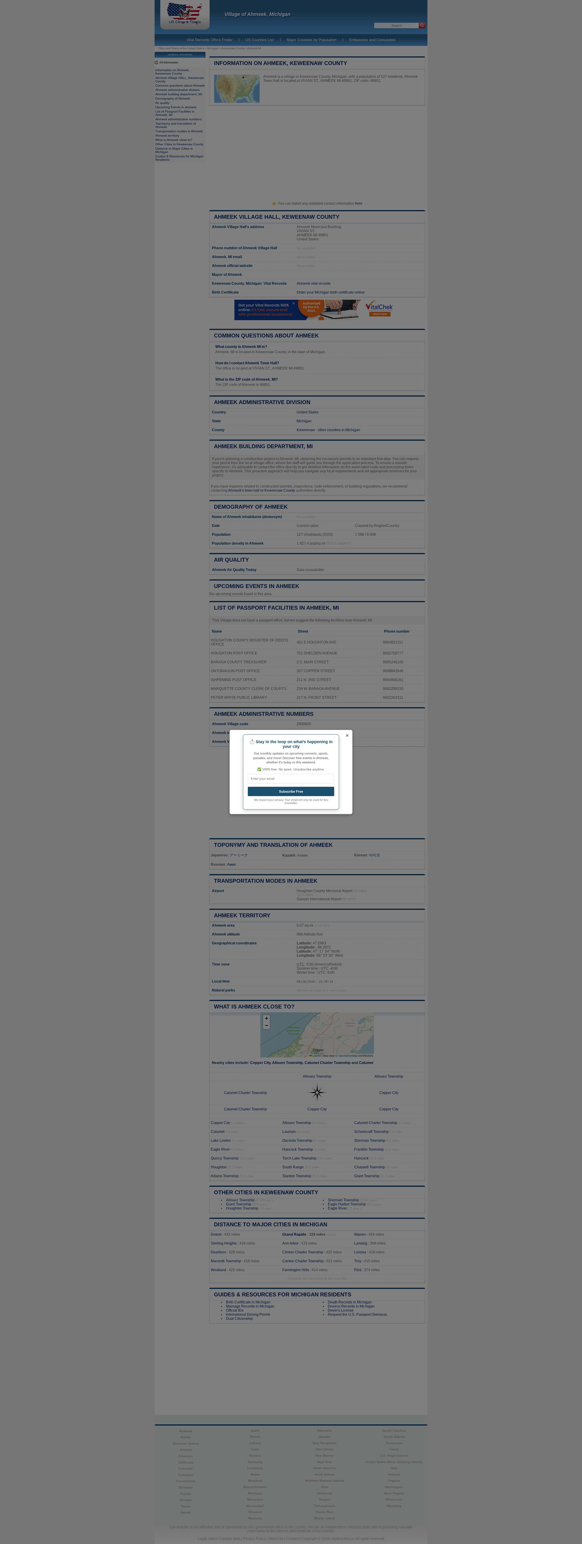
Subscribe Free (291, 791)
